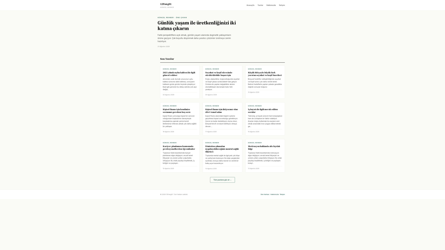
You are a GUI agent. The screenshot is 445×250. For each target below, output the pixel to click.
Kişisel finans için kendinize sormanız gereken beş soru (176, 110)
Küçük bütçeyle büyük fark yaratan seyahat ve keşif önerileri (265, 74)
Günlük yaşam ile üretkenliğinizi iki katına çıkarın (197, 26)
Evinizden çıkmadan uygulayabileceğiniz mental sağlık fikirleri (222, 149)
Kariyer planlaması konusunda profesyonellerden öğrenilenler (179, 147)
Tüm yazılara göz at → (222, 180)
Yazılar (260, 5)
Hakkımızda (271, 5)
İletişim (282, 5)
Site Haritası (265, 194)
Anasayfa (250, 5)
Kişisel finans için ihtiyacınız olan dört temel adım (221, 110)
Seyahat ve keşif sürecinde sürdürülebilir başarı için (218, 74)
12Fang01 (167, 5)
